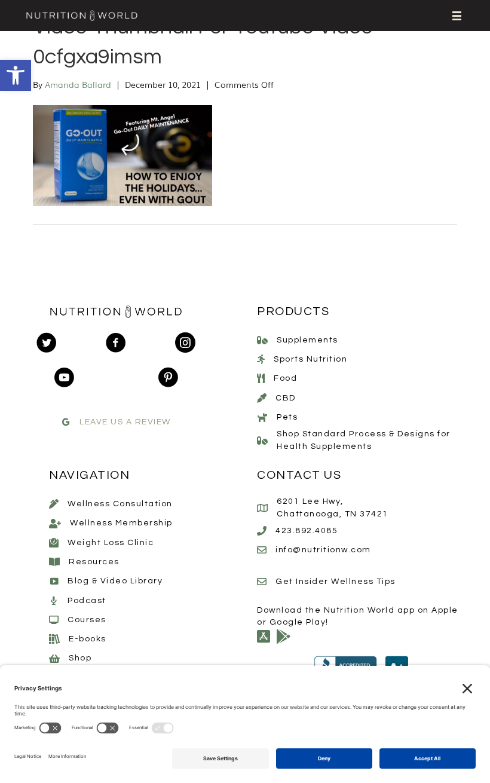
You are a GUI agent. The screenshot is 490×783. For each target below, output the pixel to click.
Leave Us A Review (125, 422)
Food (285, 378)
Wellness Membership (121, 523)
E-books (87, 639)
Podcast (87, 601)
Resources (94, 562)
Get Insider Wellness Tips (335, 581)
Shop (80, 658)
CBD (285, 398)
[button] (15, 75)
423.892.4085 (306, 531)
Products (293, 311)
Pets (287, 417)
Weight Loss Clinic (111, 543)
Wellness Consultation (120, 504)
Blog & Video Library (115, 581)
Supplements (307, 340)
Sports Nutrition (310, 359)
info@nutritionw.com (323, 550)
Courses (87, 620)
